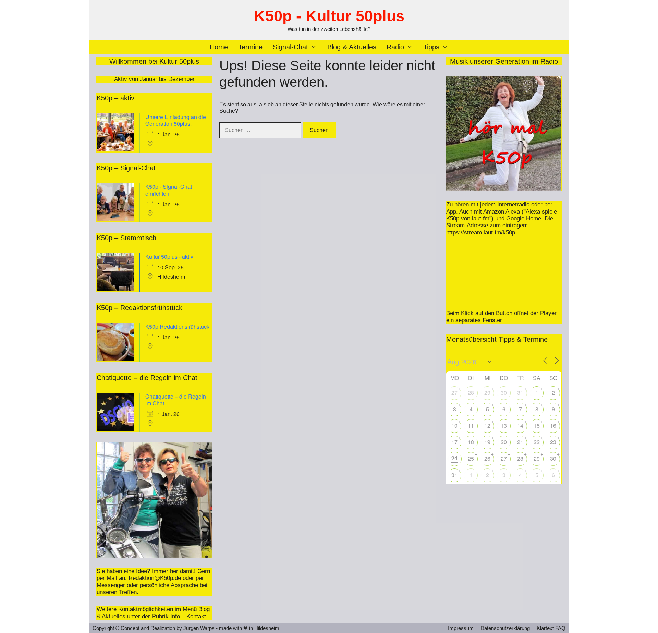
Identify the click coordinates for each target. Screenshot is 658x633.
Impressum (461, 628)
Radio (395, 47)
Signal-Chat (290, 47)
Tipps (431, 47)
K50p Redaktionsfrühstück (177, 326)
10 (454, 425)
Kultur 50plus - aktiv (169, 256)
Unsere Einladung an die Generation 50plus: (175, 120)
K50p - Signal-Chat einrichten (168, 190)
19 (487, 442)
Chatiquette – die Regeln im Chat (175, 399)
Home (219, 47)
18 (471, 442)
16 (553, 425)
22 (537, 442)
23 (553, 442)
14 (520, 425)
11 (471, 425)
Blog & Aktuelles (351, 47)
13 (504, 425)
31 (520, 393)
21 (520, 442)
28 (471, 393)
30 (504, 393)
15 (537, 425)
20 (504, 442)
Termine (250, 47)
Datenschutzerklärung (505, 628)
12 (487, 425)
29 (487, 393)
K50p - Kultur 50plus (329, 16)
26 (487, 458)
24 (454, 458)
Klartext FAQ (551, 628)
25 (471, 458)
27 (454, 393)
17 (454, 442)
